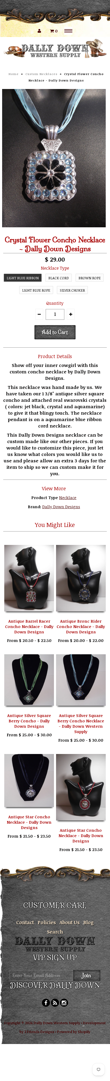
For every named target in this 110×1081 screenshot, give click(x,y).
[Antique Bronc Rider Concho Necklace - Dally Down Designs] (81, 615)
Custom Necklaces (41, 74)
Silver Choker (72, 290)
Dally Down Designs (61, 506)
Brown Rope (89, 278)
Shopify (84, 1031)
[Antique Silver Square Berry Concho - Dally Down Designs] (29, 709)
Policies (47, 922)
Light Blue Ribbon (23, 278)
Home (14, 74)
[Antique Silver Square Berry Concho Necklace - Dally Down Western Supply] (81, 709)
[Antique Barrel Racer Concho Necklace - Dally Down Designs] (29, 615)
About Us (70, 922)
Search (55, 931)
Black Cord (58, 278)
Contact (25, 922)
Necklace (67, 497)
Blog (88, 922)
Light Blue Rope (36, 290)
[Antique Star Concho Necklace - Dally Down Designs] (29, 810)
